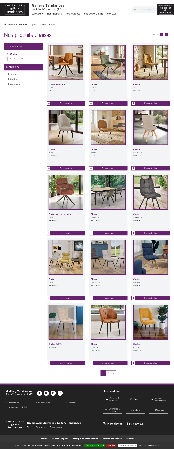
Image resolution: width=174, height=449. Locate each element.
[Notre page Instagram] (60, 393)
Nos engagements (93, 14)
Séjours (33, 25)
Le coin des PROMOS (17, 407)
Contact (111, 14)
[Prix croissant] (161, 34)
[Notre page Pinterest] (53, 393)
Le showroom (44, 403)
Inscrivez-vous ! (136, 423)
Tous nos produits (17, 25)
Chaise (43, 25)
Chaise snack (16, 58)
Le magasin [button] (37, 14)
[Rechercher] (154, 9)
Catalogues (41, 427)
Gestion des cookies (112, 439)
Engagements (56, 427)
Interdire (111, 445)
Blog (29, 427)
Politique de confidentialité (85, 439)
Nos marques (73, 14)
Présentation (13, 403)
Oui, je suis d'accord (95, 445)
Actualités (72, 403)
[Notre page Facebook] (39, 393)
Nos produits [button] (54, 14)
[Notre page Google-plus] (46, 393)
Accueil (44, 439)
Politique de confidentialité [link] (149, 445)
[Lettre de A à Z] (166, 34)
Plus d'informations (127, 445)
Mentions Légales (60, 439)
